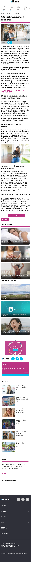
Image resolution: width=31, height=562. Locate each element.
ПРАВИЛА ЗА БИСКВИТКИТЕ (7, 545)
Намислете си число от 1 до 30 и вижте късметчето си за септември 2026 (15, 332)
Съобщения (20, 216)
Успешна (3, 517)
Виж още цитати (15, 375)
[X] (17, 359)
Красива (3, 505)
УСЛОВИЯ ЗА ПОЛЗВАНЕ (11, 544)
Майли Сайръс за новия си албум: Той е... (21, 387)
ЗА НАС (2, 544)
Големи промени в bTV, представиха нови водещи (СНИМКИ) (14, 314)
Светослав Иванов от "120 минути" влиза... (21, 422)
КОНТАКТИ (12, 546)
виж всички (4, 473)
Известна (3, 528)
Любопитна (4, 533)
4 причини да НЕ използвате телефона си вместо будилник (14, 241)
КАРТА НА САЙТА (4, 546)
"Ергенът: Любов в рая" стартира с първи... (21, 445)
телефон (5, 220)
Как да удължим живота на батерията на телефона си (15, 259)
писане (11, 216)
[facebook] (13, 359)
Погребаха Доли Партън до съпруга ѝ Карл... (22, 399)
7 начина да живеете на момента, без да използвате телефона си (15, 276)
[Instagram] (21, 359)
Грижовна (4, 511)
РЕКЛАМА (17, 545)
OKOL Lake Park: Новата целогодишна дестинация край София (14, 297)
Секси (2, 522)
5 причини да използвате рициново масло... (21, 410)
